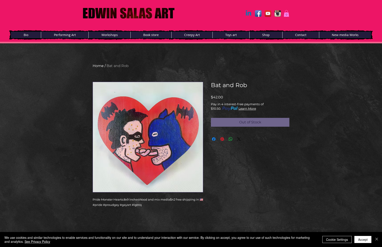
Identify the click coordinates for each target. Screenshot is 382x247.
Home (98, 66)
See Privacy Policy (37, 241)
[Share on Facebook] (213, 139)
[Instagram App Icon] (277, 13)
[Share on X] (239, 139)
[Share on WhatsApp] (230, 139)
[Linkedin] (248, 13)
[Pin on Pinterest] (222, 139)
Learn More (247, 109)
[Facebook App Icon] (258, 13)
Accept (363, 239)
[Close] (376, 239)
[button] (286, 13)
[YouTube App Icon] (268, 13)
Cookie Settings (337, 239)
